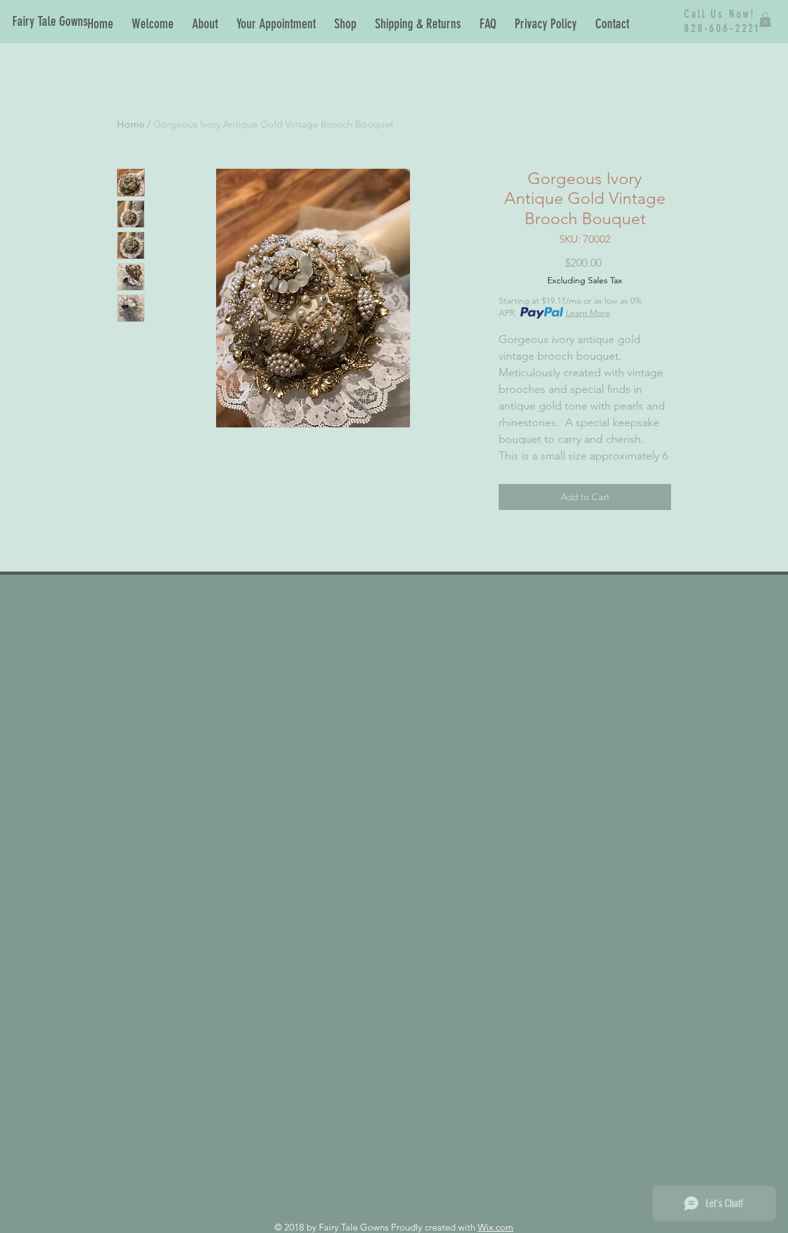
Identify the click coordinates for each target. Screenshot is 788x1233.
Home (131, 124)
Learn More (588, 312)
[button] (765, 19)
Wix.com (495, 1227)
